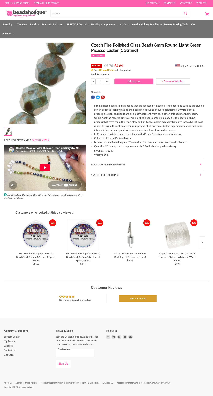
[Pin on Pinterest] (103, 97)
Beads (33, 24)
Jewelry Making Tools (176, 24)
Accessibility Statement (127, 383)
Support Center (12, 336)
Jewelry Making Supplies (145, 24)
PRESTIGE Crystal (76, 24)
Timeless (22, 24)
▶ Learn (7, 33)
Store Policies (31, 383)
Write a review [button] (138, 298)
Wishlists (201, 3)
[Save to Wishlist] (163, 81)
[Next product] (202, 242)
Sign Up (63, 363)
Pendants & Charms (52, 24)
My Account (186, 3)
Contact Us (169, 3)
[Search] (185, 13)
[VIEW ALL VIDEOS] (40, 140)
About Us (8, 383)
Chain (123, 24)
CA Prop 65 (108, 383)
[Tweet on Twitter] (98, 97)
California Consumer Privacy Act (155, 383)
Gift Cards (9, 354)
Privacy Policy (72, 383)
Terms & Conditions (90, 383)
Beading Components (103, 24)
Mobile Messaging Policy (52, 383)
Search (19, 383)
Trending (8, 24)
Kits (193, 24)
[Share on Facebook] (93, 97)
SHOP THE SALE (152, 3)
